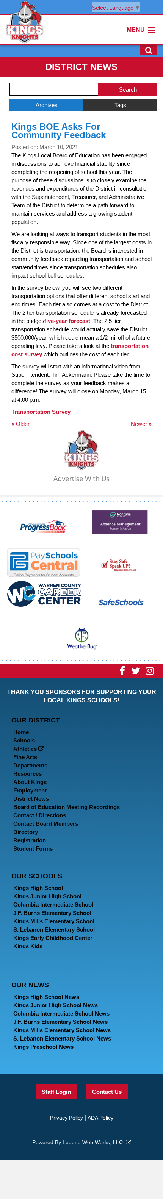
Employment (30, 790)
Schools (24, 740)
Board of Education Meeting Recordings (66, 807)
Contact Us (107, 1092)
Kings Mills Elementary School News (62, 1030)
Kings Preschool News (43, 1047)
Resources (27, 773)
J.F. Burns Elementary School (52, 913)
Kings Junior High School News (55, 1005)
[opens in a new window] (43, 525)
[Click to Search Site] (148, 50)
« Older (20, 424)
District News (31, 798)
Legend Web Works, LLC (94, 1142)
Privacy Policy (66, 1118)
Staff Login (56, 1092)
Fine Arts (25, 757)
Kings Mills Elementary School (53, 921)
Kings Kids (27, 946)
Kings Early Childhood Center (52, 938)
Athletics (25, 748)
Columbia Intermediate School (53, 904)
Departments (30, 765)
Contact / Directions (39, 815)
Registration (29, 840)
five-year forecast (67, 321)
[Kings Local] (25, 21)
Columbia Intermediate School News (61, 1013)
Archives (47, 105)
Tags (120, 105)
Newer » (141, 424)
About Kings (30, 782)
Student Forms (33, 848)
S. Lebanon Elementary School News (62, 1038)
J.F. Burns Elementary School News (60, 1022)
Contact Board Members (45, 823)
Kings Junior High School (47, 896)
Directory (25, 832)
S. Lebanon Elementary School (54, 929)
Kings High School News (46, 997)
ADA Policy (100, 1118)
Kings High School (38, 888)
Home (21, 732)
